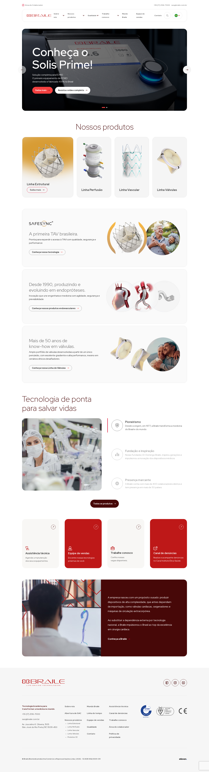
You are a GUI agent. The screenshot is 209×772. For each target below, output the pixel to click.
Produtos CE (72, 737)
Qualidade (92, 15)
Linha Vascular (73, 730)
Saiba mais (40, 90)
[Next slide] (187, 70)
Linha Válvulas (73, 734)
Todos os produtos (103, 503)
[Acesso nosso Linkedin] (183, 682)
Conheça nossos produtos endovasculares (53, 308)
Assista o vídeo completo (71, 90)
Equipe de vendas (140, 15)
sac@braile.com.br (179, 5)
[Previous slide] (22, 70)
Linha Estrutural (74, 723)
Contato (158, 15)
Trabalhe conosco (105, 15)
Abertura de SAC (73, 713)
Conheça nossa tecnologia (45, 252)
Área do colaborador (119, 727)
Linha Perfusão (73, 727)
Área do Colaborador (34, 5)
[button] (103, 107)
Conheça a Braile (117, 638)
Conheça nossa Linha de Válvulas (49, 368)
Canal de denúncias (118, 713)
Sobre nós (56, 15)
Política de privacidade (114, 735)
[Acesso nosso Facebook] (166, 682)
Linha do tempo (94, 713)
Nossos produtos (72, 15)
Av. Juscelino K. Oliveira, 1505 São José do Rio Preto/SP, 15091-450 (39, 725)
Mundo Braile (125, 15)
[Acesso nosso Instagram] (175, 682)
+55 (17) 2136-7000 (162, 5)
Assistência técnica (118, 706)
